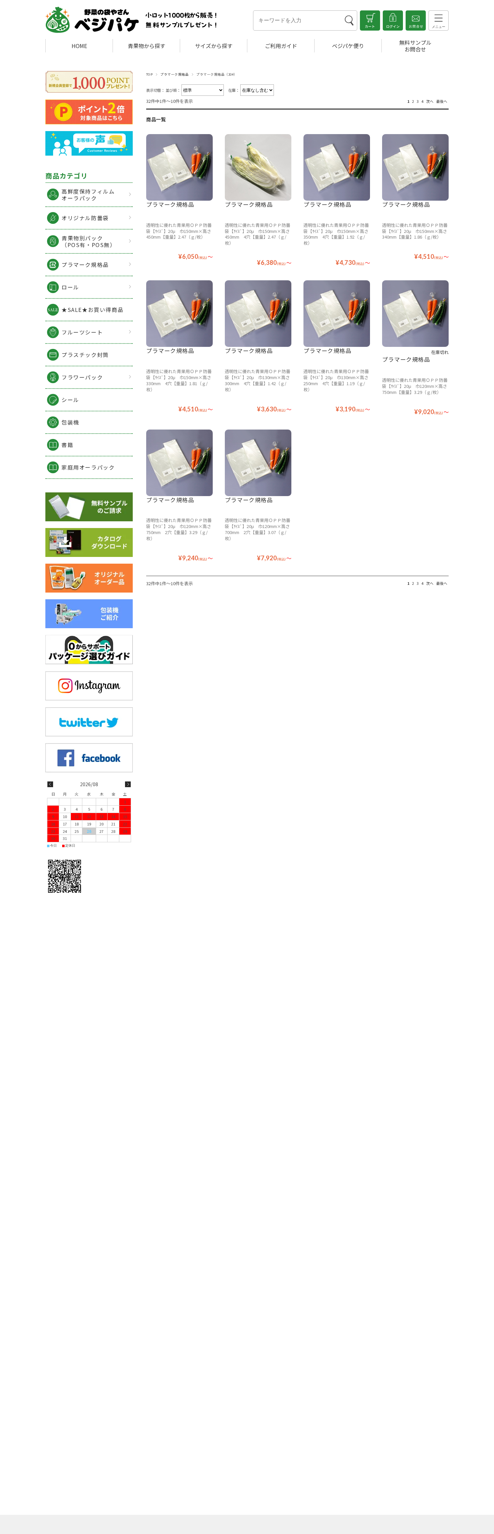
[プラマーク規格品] (179, 167)
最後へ (441, 101)
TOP (149, 74)
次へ (430, 101)
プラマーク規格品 (174, 74)
